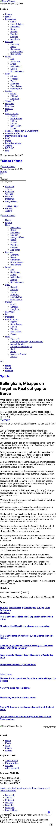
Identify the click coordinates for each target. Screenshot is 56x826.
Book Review (16, 118)
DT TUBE (9, 148)
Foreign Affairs (17, 237)
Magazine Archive (13, 143)
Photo (8, 141)
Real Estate (15, 54)
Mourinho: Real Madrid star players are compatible (24, 626)
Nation (13, 240)
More (7, 336)
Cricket (13, 76)
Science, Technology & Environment (21, 131)
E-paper (8, 14)
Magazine (9, 103)
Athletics (14, 84)
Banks (13, 46)
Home (8, 17)
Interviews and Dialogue (16, 136)
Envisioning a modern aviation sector (18, 697)
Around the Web (12, 133)
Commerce (15, 49)
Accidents (15, 39)
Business (9, 41)
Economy (14, 44)
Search (8, 748)
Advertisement (12, 768)
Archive (8, 146)
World (8, 56)
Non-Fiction (15, 126)
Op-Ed (13, 93)
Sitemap (9, 765)
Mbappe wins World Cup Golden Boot (18, 664)
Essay (13, 128)
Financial (9, 108)
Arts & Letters (11, 113)
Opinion (8, 91)
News (7, 225)
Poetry (13, 116)
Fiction (13, 121)
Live (7, 151)
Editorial (14, 96)
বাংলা (1, 174)
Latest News (6, 674)
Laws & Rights (16, 24)
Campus (14, 36)
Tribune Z (9, 101)
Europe (13, 69)
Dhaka (13, 29)
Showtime (9, 106)
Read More (5, 612)
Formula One (16, 86)
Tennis (13, 81)
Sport (7, 74)
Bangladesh (10, 19)
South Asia (15, 61)
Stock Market (16, 51)
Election (14, 235)
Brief (7, 138)
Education (15, 26)
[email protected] (8, 788)
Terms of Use (11, 760)
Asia (12, 59)
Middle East (15, 66)
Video (7, 745)
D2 (6, 111)
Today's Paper (11, 206)
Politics (13, 31)
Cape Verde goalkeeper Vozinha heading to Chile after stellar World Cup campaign (26, 646)
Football (14, 79)
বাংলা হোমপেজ (49, 726)
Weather (14, 34)
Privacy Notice (12, 763)
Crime (13, 21)
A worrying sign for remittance (15, 688)
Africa (13, 64)
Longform (14, 98)
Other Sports (16, 88)
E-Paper (9, 208)
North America (17, 71)
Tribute (13, 123)
